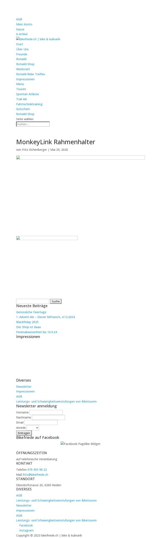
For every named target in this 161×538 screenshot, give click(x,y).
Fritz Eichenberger (34, 150)
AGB (19, 19)
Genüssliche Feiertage (31, 312)
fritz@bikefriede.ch (35, 475)
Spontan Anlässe (27, 94)
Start (19, 44)
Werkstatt (23, 69)
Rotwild (21, 59)
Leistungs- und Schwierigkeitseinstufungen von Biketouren (56, 401)
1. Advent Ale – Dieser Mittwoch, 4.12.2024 (45, 317)
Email (19, 422)
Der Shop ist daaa (28, 327)
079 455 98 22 (37, 470)
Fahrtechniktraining (29, 104)
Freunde (21, 54)
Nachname (23, 417)
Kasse (20, 29)
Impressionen (25, 79)
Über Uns (22, 49)
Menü (20, 84)
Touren (21, 89)
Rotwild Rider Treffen (30, 74)
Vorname (22, 412)
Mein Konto (24, 24)
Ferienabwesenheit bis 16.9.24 (36, 332)
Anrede (21, 428)
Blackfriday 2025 (27, 322)
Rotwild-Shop (25, 64)
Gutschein (23, 109)
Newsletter (23, 387)
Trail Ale (21, 99)
